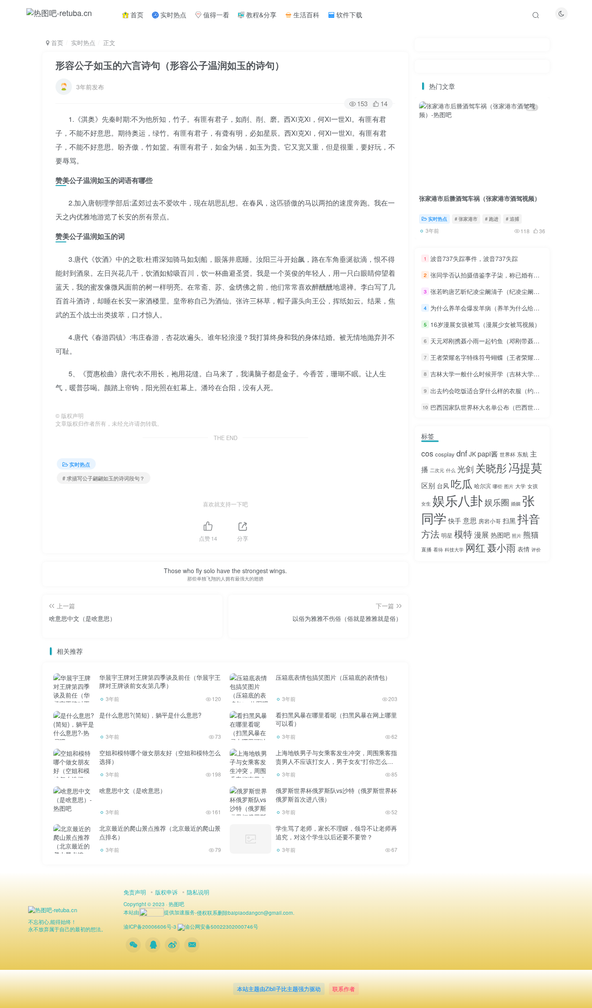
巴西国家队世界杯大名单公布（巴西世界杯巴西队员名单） (509, 407)
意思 (470, 520)
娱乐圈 (497, 502)
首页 (136, 14)
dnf (461, 453)
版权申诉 (166, 892)
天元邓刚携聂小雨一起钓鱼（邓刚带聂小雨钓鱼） (497, 340)
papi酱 (488, 454)
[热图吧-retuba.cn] (52, 909)
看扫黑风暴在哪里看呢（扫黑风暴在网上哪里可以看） (336, 719)
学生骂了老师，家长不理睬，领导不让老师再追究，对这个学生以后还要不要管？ (336, 832)
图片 (509, 486)
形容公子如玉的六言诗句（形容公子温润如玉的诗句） (169, 65)
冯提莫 (525, 467)
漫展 (481, 534)
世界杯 (507, 454)
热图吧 (500, 534)
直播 (426, 549)
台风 (443, 485)
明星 (446, 535)
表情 (523, 549)
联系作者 (343, 989)
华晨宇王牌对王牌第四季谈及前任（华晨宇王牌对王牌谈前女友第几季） (160, 681)
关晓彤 (491, 467)
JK (472, 454)
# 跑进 (491, 218)
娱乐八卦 (458, 500)
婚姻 (515, 503)
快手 (454, 520)
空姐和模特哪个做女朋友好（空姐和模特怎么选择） (160, 757)
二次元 (437, 470)
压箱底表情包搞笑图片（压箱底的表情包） (333, 677)
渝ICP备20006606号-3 (150, 926)
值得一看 (215, 14)
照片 (516, 535)
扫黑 (509, 520)
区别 (428, 485)
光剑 (465, 468)
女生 (426, 503)
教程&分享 (260, 14)
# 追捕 (512, 218)
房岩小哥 (489, 521)
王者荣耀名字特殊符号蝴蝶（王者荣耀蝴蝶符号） (497, 357)
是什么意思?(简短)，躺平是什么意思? (150, 715)
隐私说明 (198, 892)
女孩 (532, 485)
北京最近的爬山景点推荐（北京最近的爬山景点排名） (160, 832)
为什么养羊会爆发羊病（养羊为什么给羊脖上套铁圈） (503, 307)
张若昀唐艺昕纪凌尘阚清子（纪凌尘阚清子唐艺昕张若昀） (509, 291)
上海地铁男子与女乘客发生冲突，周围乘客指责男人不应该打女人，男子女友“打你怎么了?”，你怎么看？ (336, 761)
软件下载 (348, 14)
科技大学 (454, 549)
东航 (522, 454)
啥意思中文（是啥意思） (132, 790)
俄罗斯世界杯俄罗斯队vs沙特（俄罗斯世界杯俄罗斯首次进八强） (336, 794)
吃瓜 (461, 483)
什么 (450, 470)
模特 (463, 533)
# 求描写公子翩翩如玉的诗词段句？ (103, 478)
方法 (430, 533)
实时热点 (172, 14)
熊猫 (531, 534)
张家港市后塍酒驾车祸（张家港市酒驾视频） (479, 198)
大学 (520, 485)
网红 (475, 547)
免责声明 (135, 892)
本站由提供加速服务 (159, 912)
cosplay (445, 454)
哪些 (497, 486)
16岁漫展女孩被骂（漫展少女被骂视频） (485, 324)
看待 (438, 549)
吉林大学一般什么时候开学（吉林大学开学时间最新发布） (509, 374)
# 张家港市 (466, 218)
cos (427, 453)
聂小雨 (501, 547)
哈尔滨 (482, 486)
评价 (536, 549)
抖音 (528, 518)
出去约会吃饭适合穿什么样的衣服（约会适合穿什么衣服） (509, 390)
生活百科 (305, 14)
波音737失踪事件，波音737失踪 (474, 258)
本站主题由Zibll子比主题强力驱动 (279, 989)
